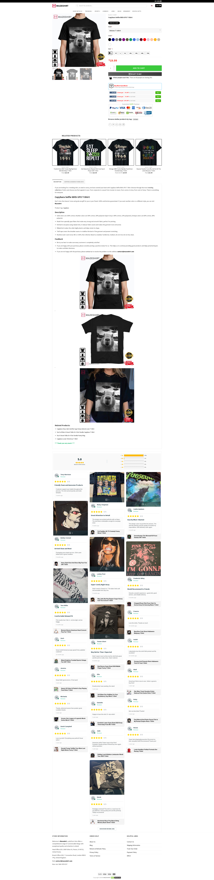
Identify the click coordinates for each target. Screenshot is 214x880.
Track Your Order (132, 849)
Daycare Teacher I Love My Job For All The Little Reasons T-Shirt (149, 169)
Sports (97, 11)
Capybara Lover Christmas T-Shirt (67, 439)
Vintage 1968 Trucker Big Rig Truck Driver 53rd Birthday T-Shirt (121, 169)
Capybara (135, 119)
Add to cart (139, 68)
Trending (88, 11)
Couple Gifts (136, 11)
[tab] (57, 182)
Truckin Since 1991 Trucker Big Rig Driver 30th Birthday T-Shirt (65, 169)
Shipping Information (133, 845)
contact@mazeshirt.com (125, 252)
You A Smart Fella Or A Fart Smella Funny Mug (71, 435)
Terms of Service (95, 856)
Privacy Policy (94, 852)
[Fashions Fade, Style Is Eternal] (60, 5)
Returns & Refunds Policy (98, 849)
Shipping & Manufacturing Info (74, 182)
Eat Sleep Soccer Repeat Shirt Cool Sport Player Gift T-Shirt (93, 169)
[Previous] (55, 40)
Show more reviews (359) (107, 829)
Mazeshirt (58, 204)
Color (110, 35)
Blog (91, 845)
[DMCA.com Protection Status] (116, 877)
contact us (89, 252)
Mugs (119, 11)
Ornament (126, 11)
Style (110, 27)
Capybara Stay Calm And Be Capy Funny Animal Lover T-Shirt (75, 429)
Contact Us (130, 842)
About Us (92, 842)
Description (57, 182)
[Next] (102, 40)
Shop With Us (77, 11)
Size (109, 49)
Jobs (113, 11)
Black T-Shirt (112, 15)
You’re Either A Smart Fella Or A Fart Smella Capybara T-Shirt (75, 432)
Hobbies (105, 11)
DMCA (129, 856)
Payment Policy (132, 852)
